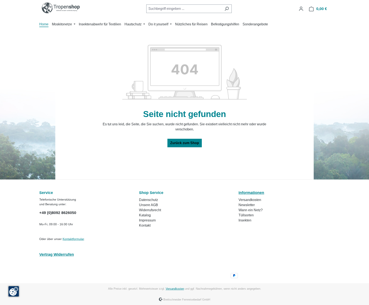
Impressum (147, 220)
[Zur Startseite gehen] (60, 8)
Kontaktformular (73, 239)
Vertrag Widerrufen (56, 254)
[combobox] (184, 8)
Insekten (245, 220)
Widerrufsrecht (150, 210)
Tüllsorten (246, 215)
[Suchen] (227, 8)
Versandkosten (250, 200)
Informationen (251, 193)
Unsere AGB (148, 205)
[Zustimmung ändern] (14, 291)
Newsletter (247, 205)
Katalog (145, 215)
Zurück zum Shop (184, 143)
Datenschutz (148, 200)
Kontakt (145, 225)
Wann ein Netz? (251, 210)
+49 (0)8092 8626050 (57, 213)
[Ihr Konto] (301, 8)
